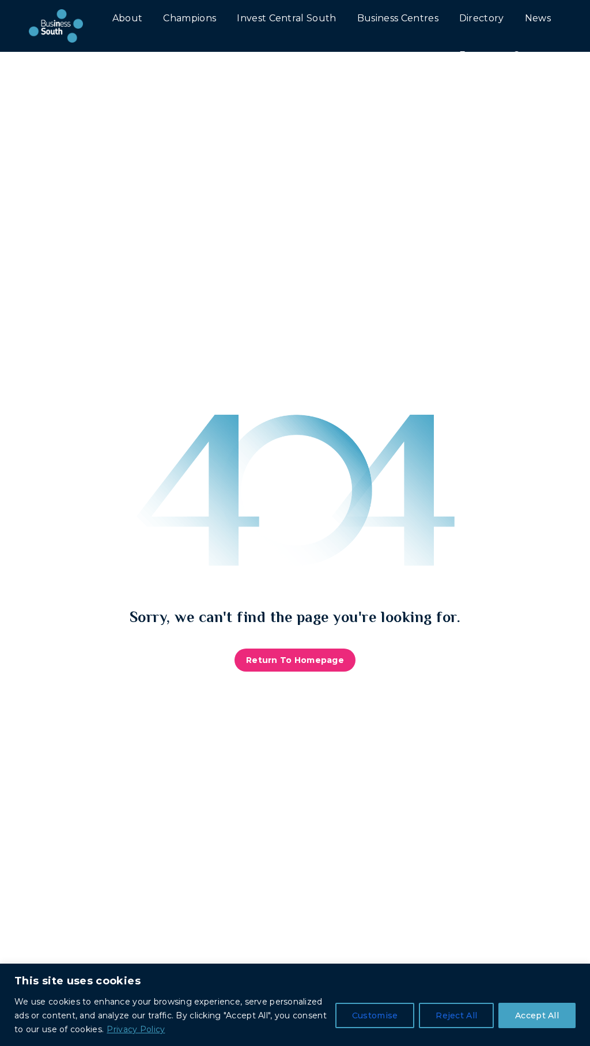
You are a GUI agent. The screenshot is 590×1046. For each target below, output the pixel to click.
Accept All (537, 1015)
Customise (375, 1015)
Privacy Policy (136, 1029)
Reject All (456, 1015)
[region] (295, 1005)
